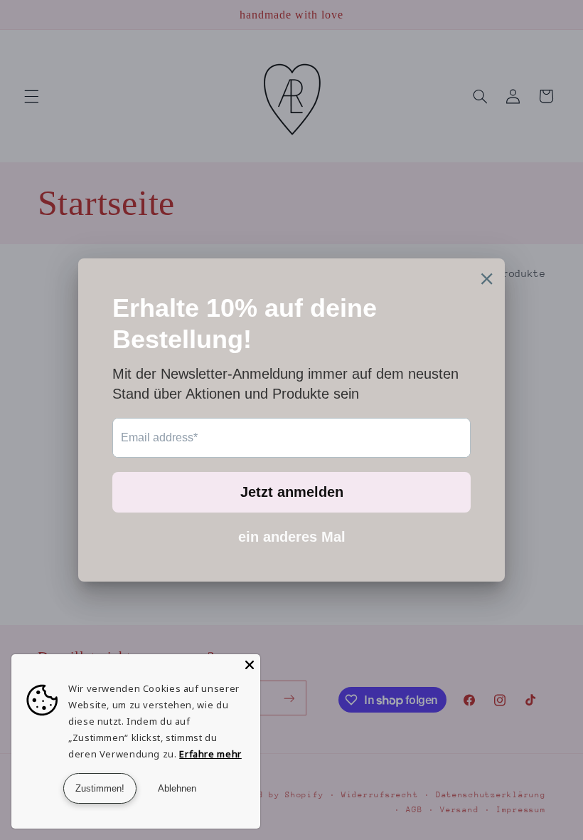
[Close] (249, 665)
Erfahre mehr (210, 753)
